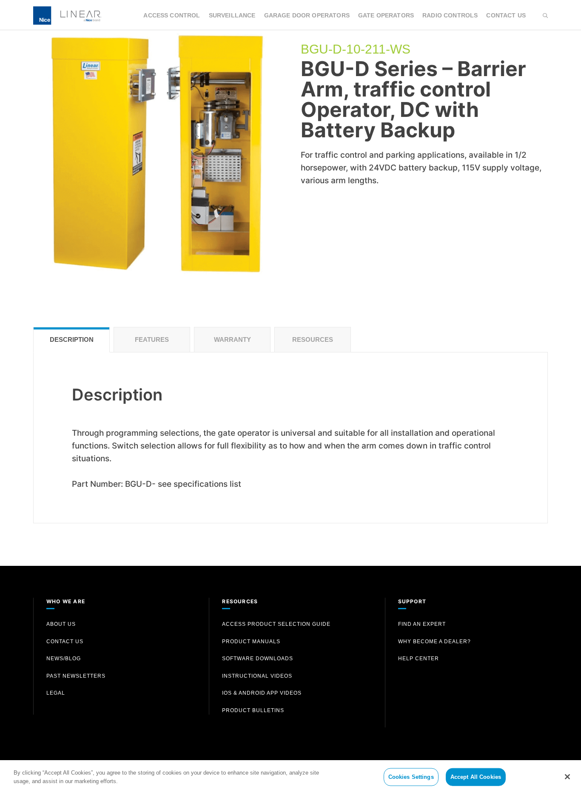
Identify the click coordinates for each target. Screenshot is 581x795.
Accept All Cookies (475, 777)
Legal (55, 693)
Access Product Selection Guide (276, 624)
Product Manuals (251, 642)
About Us (61, 624)
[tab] (71, 340)
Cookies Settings (411, 777)
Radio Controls (450, 15)
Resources (312, 339)
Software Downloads (257, 659)
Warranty (232, 339)
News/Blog (63, 659)
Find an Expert (422, 624)
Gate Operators (386, 15)
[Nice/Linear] (67, 14)
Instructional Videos (257, 676)
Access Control (171, 15)
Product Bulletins (253, 710)
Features (152, 339)
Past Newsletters (75, 676)
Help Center (418, 659)
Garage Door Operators (307, 15)
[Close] (567, 776)
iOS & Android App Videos (262, 693)
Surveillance (232, 15)
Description (72, 339)
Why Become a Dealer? (434, 642)
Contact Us (506, 15)
